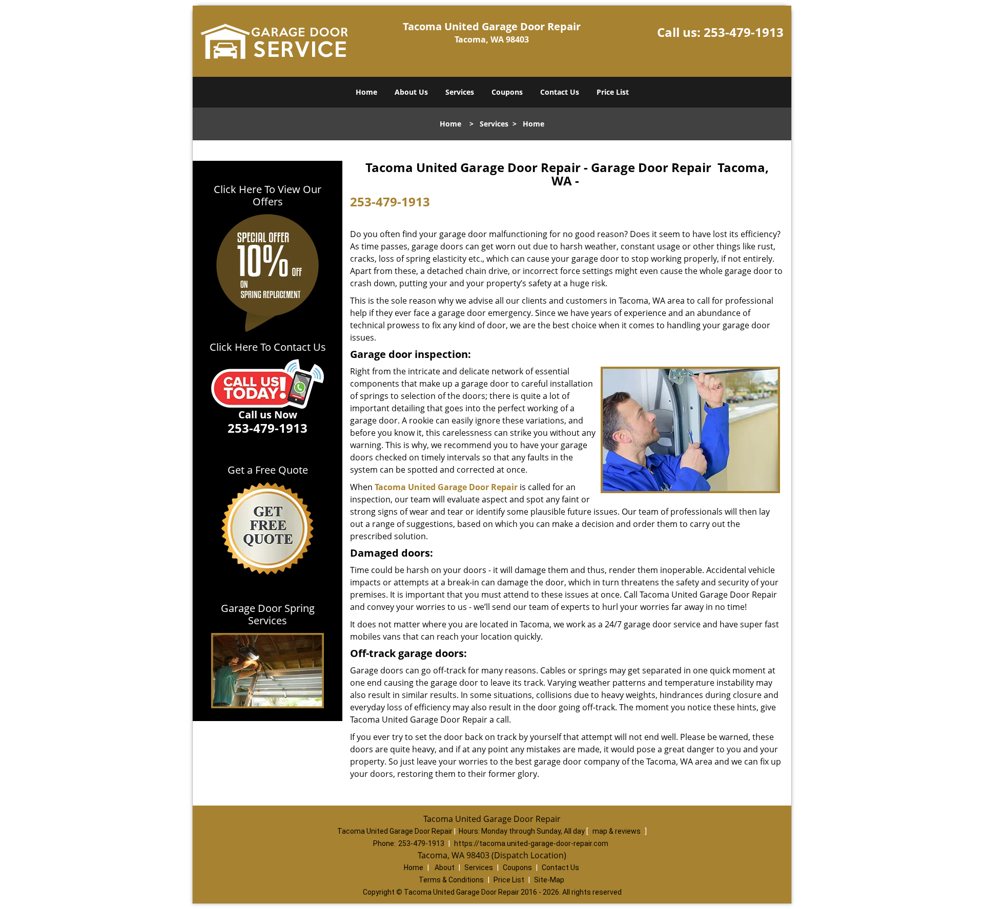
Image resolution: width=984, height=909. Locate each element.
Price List (613, 92)
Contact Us (559, 92)
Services (459, 92)
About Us (411, 92)
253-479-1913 (744, 32)
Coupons (507, 92)
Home (366, 92)
